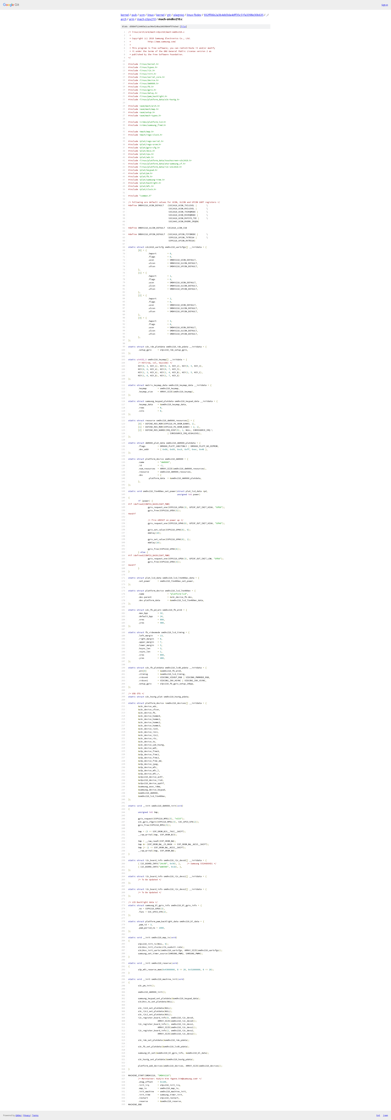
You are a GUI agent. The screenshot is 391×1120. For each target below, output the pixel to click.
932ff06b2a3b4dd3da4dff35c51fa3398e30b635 (233, 15)
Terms (35, 1115)
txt (378, 1115)
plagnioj (178, 15)
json (385, 1115)
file (183, 26)
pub (134, 15)
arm (131, 19)
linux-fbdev (194, 15)
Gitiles (18, 1115)
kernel (125, 15)
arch (123, 19)
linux (150, 15)
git (169, 15)
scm (142, 15)
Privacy (26, 1115)
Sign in (385, 4)
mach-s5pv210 (146, 19)
